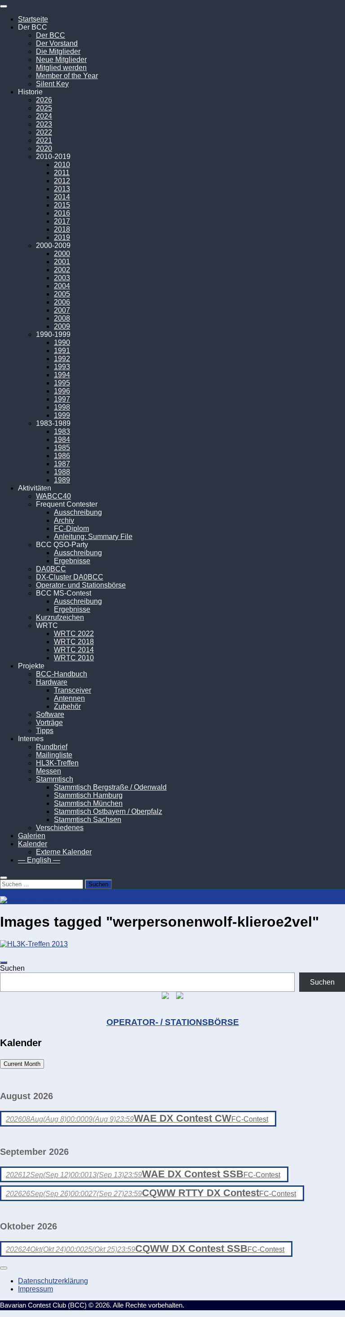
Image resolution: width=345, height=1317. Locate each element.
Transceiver (72, 690)
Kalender (32, 844)
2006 (62, 302)
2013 (62, 189)
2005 (62, 294)
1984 (62, 439)
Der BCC (50, 35)
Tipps (44, 730)
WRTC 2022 (74, 633)
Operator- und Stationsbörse (81, 585)
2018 (62, 229)
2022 (44, 132)
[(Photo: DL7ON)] (34, 944)
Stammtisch (54, 779)
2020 (44, 148)
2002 (62, 270)
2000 (62, 253)
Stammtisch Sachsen (87, 819)
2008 (62, 318)
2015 (62, 205)
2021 (44, 140)
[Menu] (3, 6)
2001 (62, 261)
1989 (62, 480)
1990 (62, 342)
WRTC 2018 (74, 641)
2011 (62, 173)
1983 (62, 431)
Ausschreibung (78, 512)
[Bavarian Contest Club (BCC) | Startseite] (51, 900)
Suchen (12, 968)
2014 (62, 197)
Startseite (33, 19)
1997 (62, 399)
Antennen (69, 698)
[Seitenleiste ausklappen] (3, 962)
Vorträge (49, 722)
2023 (44, 124)
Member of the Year (67, 76)
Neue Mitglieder (61, 59)
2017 (62, 221)
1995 (62, 383)
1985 (62, 447)
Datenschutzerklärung (53, 1281)
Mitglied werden (61, 67)
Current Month (22, 1064)
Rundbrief (51, 747)
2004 (62, 286)
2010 (62, 164)
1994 (62, 375)
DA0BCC (51, 569)
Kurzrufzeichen (60, 617)
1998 (62, 407)
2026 (44, 100)
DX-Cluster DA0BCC (69, 577)
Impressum (35, 1289)
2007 (62, 310)
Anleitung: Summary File (93, 536)
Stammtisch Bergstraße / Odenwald (110, 787)
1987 (62, 464)
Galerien (31, 836)
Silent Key (52, 84)
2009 (62, 326)
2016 (62, 213)
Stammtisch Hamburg (88, 795)
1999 (62, 415)
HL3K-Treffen (57, 763)
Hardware (51, 682)
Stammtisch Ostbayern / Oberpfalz (108, 811)
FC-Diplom (71, 528)
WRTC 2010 (74, 658)
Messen (48, 771)
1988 (62, 472)
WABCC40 (53, 496)
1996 (62, 391)
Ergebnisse (72, 561)
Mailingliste (54, 755)
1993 (62, 367)
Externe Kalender (64, 852)
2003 (62, 278)
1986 (62, 456)
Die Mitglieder (58, 51)
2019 (62, 237)
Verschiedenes (60, 827)
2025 (44, 108)
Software (50, 714)
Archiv (64, 520)
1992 (62, 358)
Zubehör (67, 706)
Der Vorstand (57, 43)
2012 (62, 181)
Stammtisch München (88, 803)
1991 (62, 350)
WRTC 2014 (74, 650)
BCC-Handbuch (61, 674)
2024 (44, 116)
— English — (39, 860)
